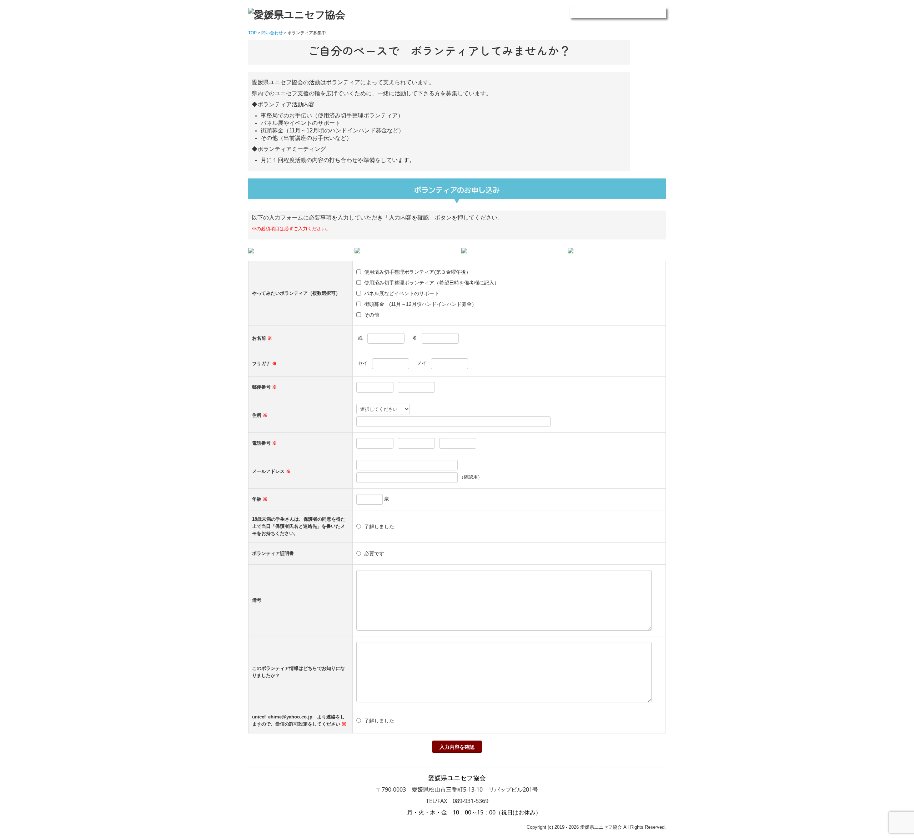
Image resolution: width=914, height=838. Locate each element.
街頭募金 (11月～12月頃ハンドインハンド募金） (420, 304)
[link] (470, 801)
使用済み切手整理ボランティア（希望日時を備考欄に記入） (431, 283)
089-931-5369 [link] (470, 801)
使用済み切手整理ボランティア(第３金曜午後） (417, 272)
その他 (371, 315)
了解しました (379, 526)
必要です (374, 553)
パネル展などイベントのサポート (401, 293)
